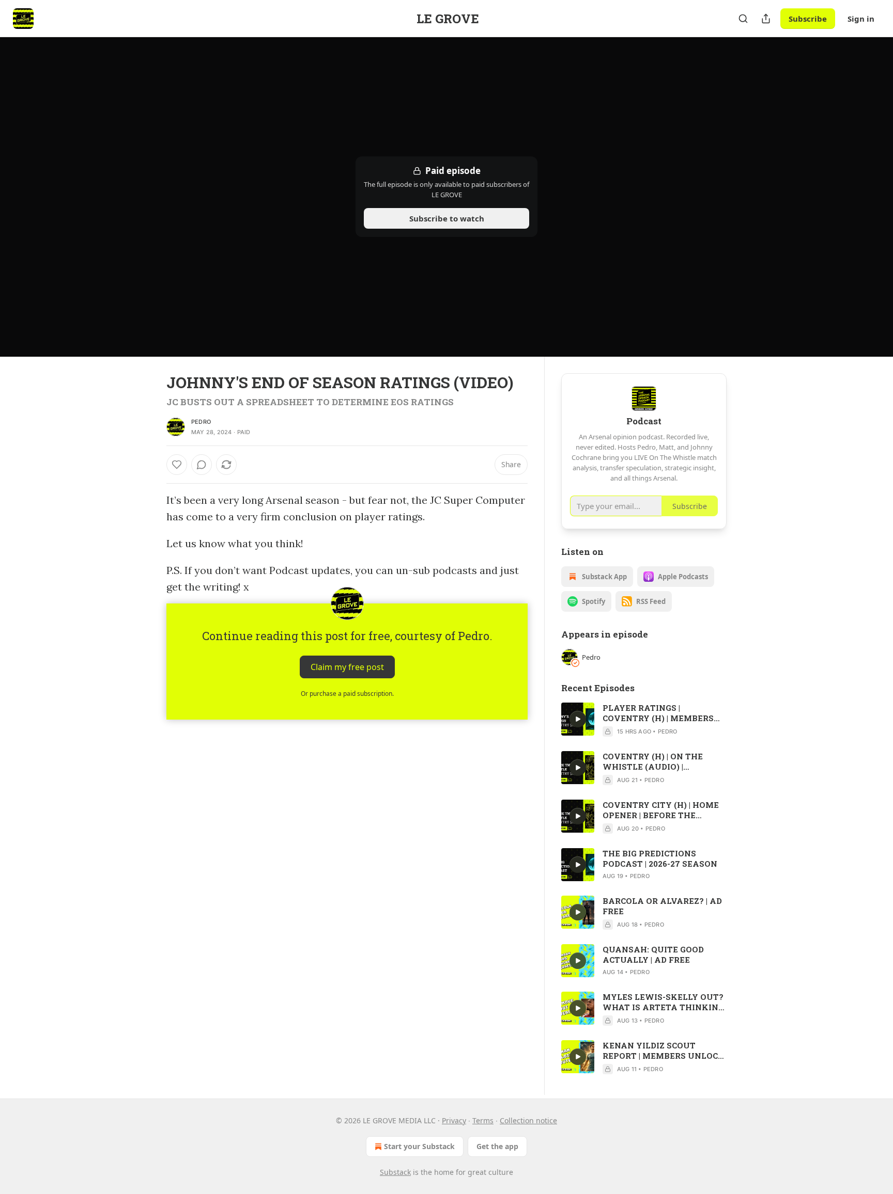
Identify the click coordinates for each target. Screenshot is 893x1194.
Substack (395, 1172)
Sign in (861, 18)
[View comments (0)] (201, 464)
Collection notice (528, 1120)
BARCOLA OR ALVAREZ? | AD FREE (662, 906)
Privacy (454, 1120)
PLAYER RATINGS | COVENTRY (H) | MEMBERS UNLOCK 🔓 (658, 713)
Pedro (201, 421)
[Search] (743, 18)
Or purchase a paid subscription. (347, 693)
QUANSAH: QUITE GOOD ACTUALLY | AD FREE (653, 954)
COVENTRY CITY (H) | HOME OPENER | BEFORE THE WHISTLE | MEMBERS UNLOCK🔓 (661, 810)
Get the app (497, 1146)
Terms (483, 1120)
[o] (577, 719)
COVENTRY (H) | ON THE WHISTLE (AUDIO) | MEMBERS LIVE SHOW (653, 761)
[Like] (176, 464)
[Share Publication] (766, 18)
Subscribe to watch (446, 218)
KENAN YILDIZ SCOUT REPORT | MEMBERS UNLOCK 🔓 (664, 1050)
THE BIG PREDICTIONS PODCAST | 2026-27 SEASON (660, 858)
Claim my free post (347, 667)
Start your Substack (419, 1146)
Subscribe (808, 18)
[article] (644, 719)
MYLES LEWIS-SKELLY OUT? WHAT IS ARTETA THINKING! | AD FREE (664, 1002)
